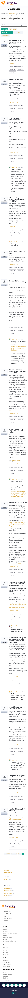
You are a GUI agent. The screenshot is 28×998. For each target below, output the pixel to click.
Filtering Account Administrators (15, 119)
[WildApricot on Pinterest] (20, 985)
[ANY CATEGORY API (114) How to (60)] (7, 32)
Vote (4, 45)
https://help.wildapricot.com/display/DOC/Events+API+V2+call (18, 348)
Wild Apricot (13, 13)
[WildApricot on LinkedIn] (12, 985)
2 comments (12, 152)
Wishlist (6, 895)
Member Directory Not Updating (17, 810)
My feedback (5, 35)
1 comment (11, 102)
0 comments (12, 63)
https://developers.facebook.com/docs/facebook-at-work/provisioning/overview (17, 605)
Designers (7, 888)
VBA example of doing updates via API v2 (16, 776)
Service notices (8, 893)
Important (21, 70)
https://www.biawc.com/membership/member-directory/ (18, 818)
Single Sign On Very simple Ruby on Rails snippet (16, 430)
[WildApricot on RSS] (24, 985)
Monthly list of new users (18, 503)
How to (6, 879)
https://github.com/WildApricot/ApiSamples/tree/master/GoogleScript (17, 524)
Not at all (13, 70)
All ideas (6, 870)
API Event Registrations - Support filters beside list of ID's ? (18, 199)
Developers (7, 890)
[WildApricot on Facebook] (4, 985)
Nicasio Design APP (16, 79)
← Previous (7, 853)
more (10, 410)
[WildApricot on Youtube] (16, 985)
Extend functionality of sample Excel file (17, 708)
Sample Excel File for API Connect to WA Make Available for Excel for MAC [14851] (18, 639)
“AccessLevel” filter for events (17, 252)
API (17, 63)
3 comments (12, 324)
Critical (13, 72)
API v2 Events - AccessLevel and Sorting (17, 281)
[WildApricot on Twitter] (8, 985)
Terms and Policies (14, 990)
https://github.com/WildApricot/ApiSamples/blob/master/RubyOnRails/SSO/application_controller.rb (18, 493)
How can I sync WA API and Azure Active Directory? (17, 42)
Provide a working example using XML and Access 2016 (17, 371)
